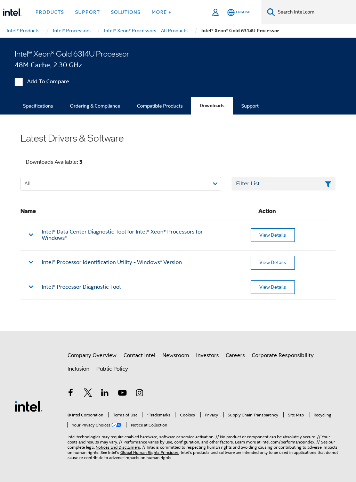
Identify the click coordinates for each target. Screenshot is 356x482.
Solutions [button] (125, 12)
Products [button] (49, 12)
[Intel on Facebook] (70, 394)
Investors (207, 355)
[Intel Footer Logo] (28, 406)
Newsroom (175, 355)
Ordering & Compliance (95, 106)
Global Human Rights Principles (149, 452)
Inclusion (78, 368)
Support (250, 106)
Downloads (212, 105)
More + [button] (161, 12)
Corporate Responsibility (283, 355)
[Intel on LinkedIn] (105, 394)
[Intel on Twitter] (88, 394)
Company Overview (91, 355)
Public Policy (112, 368)
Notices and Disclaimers (118, 447)
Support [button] (87, 12)
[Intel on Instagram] (139, 394)
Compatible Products (160, 106)
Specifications (38, 106)
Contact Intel (139, 355)
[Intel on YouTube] (122, 394)
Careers (235, 355)
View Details (272, 235)
